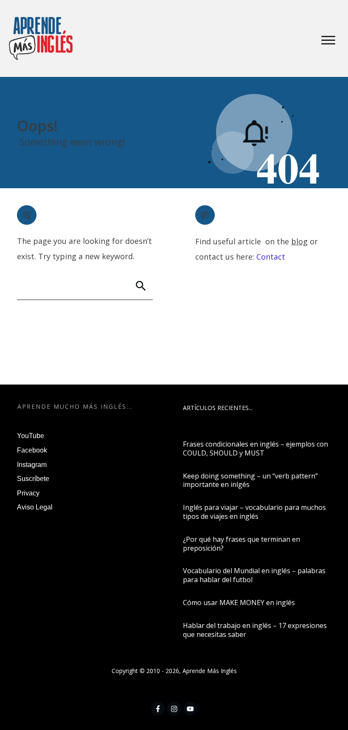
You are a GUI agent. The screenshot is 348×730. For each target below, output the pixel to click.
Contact (270, 257)
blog (299, 241)
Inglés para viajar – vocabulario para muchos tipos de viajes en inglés (254, 512)
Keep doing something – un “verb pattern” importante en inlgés (250, 480)
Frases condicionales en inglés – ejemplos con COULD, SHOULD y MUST (255, 448)
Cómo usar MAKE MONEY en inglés (239, 602)
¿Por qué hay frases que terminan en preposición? (241, 544)
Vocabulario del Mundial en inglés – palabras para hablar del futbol (254, 575)
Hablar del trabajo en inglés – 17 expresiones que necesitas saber (255, 630)
